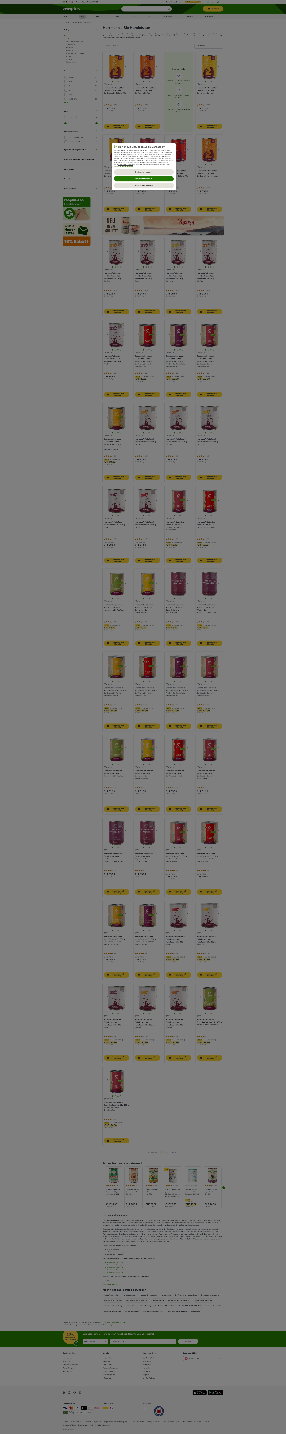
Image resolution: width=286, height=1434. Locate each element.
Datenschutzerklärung (125, 166)
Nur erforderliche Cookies (144, 185)
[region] (144, 166)
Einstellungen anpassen (143, 172)
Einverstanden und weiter (144, 179)
